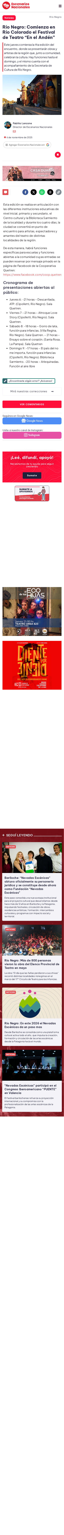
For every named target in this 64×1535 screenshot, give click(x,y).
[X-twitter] (34, 192)
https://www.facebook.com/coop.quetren (32, 274)
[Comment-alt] (5, 192)
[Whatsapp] (42, 192)
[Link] (59, 192)
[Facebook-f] (25, 192)
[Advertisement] (32, 543)
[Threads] (50, 192)
